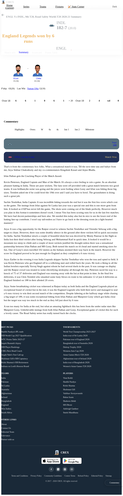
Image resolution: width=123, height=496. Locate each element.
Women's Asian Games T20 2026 (77, 366)
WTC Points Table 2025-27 (13, 339)
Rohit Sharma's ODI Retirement (14, 362)
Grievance (5, 435)
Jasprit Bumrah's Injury (11, 343)
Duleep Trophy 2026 (72, 347)
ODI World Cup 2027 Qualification (16, 335)
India (3, 378)
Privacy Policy (36, 476)
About (4, 424)
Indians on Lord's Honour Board (15, 366)
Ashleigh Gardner (70, 408)
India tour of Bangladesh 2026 (76, 362)
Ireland (4, 397)
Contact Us (6, 428)
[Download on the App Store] (51, 461)
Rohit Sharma (69, 385)
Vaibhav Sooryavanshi (73, 393)
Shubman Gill (69, 389)
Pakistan (5, 382)
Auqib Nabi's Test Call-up (12, 355)
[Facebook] (51, 469)
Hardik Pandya (69, 382)
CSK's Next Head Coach (11, 351)
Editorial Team (7, 432)
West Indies (6, 408)
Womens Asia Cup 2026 (73, 351)
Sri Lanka (5, 385)
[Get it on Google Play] (72, 461)
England (5, 405)
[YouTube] (71, 469)
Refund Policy (83, 476)
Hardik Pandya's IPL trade (12, 332)
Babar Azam (68, 397)
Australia (5, 389)
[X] (58, 469)
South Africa (6, 412)
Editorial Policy (97, 476)
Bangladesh (6, 401)
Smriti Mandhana (70, 412)
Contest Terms (69, 476)
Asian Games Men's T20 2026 (76, 355)
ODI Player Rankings (10, 347)
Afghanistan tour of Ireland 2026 (77, 358)
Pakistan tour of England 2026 (76, 339)
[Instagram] (64, 469)
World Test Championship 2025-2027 (79, 332)
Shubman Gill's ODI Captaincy (14, 358)
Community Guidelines (53, 476)
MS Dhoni (67, 405)
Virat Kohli (68, 378)
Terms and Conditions (19, 476)
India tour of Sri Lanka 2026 (75, 335)
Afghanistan (6, 393)
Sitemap (109, 476)
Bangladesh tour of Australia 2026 (78, 343)
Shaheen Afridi (69, 401)
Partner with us (7, 439)
